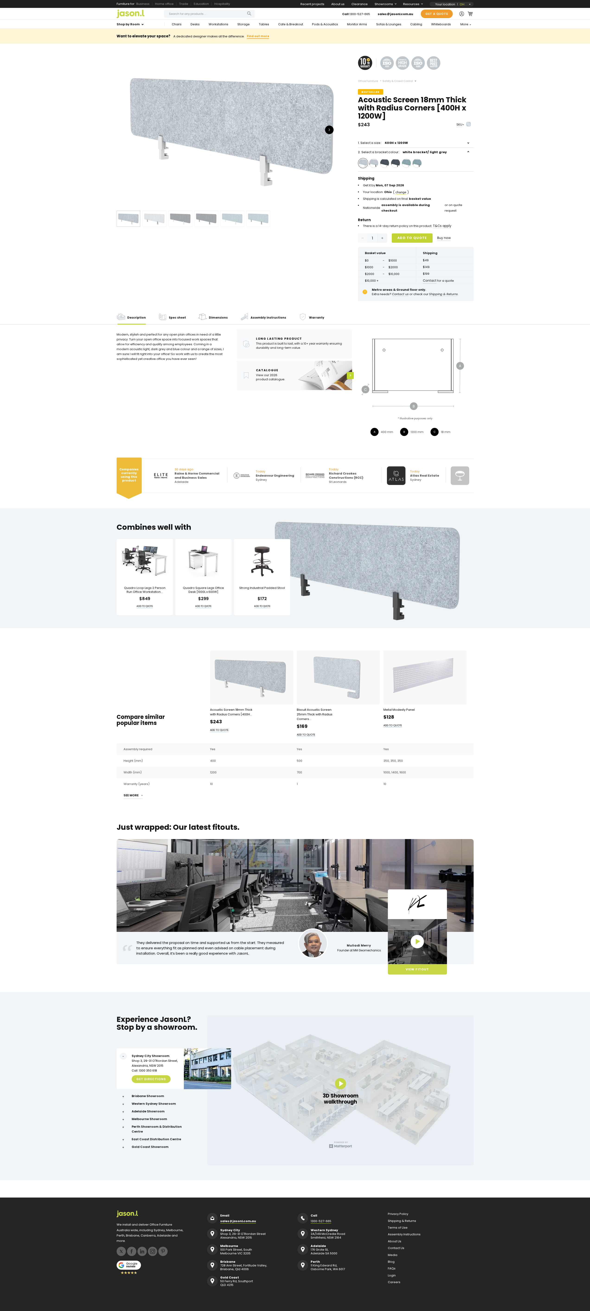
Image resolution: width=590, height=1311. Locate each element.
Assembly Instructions (404, 1234)
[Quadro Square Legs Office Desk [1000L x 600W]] (203, 561)
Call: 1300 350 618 (144, 1070)
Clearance (359, 4)
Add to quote (412, 238)
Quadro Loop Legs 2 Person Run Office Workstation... (145, 590)
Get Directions (151, 1079)
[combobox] (209, 13)
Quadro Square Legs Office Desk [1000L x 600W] (203, 590)
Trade (183, 4)
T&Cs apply (442, 225)
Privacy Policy (398, 1214)
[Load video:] (417, 941)
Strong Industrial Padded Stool (262, 588)
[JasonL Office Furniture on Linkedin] (142, 1251)
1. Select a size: (383, 143)
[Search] (249, 13)
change (400, 192)
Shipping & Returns (402, 1221)
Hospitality (222, 4)
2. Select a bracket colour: (402, 152)
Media (392, 1255)
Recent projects (312, 4)
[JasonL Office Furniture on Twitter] (121, 1251)
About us (337, 4)
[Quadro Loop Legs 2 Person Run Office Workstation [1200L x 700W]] (145, 561)
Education (201, 4)
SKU (459, 124)
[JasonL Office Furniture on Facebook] (131, 1251)
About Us (394, 1241)
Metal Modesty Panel (399, 709)
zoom (232, 129)
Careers (394, 1282)
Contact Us (396, 1248)
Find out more (258, 36)
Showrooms (384, 4)
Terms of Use (398, 1228)
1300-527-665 (359, 14)
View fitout (417, 969)
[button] (470, 13)
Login (392, 1275)
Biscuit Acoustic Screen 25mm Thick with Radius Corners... (314, 714)
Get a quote (436, 14)
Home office (164, 4)
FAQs (391, 1268)
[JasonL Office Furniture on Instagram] (152, 1251)
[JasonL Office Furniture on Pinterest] (163, 1251)
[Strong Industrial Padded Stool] (262, 561)
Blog (391, 1262)
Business (143, 4)
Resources (411, 4)
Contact (430, 280)
